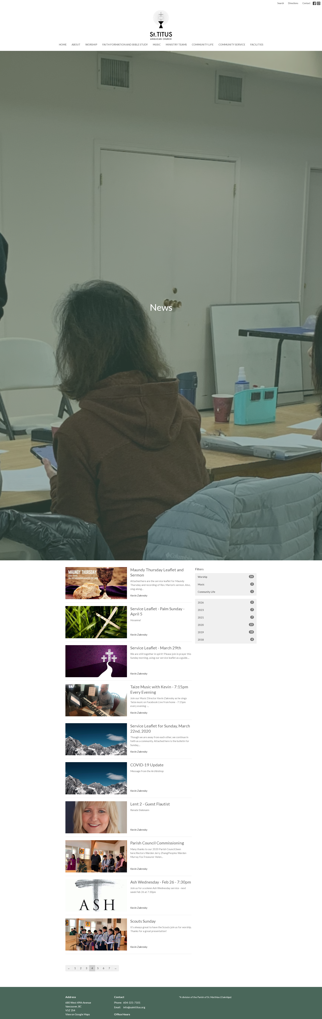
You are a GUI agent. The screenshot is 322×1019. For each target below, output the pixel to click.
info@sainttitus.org (134, 1007)
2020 (225, 624)
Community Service (232, 44)
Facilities (256, 44)
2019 (225, 632)
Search (280, 3)
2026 (225, 602)
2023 (225, 609)
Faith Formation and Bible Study (125, 44)
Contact (306, 3)
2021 (225, 617)
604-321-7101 (131, 1002)
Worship (91, 44)
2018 (225, 639)
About (76, 44)
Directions (293, 3)
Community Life (202, 44)
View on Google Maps (77, 1014)
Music (157, 44)
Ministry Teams (176, 44)
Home (63, 44)
